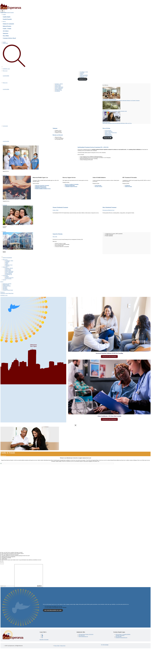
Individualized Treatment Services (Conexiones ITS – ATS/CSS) (93, 147)
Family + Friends (7, 28)
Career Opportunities (84, 75)
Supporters (5, 33)
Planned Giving (108, 133)
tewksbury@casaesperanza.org (121, 637)
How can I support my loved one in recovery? (10, 554)
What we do (5, 82)
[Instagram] (42, 637)
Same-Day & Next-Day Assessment (42, 185)
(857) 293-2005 (119, 636)
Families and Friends (7, 285)
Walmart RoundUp (108, 134)
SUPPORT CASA (6, 68)
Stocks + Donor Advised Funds (111, 132)
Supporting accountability (6, 557)
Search (1, 585)
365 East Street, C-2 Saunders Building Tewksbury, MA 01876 (123, 635)
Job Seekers (6, 31)
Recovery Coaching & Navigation (71, 184)
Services (4, 279)
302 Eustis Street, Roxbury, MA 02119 (86, 634)
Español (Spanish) (10, 12)
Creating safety (4, 558)
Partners (81, 73)
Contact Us (82, 77)
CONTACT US (82, 79)
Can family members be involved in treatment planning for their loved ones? (15, 555)
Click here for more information (109, 356)
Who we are (5, 70)
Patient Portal (5, 43)
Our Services (57, 91)
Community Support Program (71, 186)
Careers (4, 42)
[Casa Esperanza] (75, 5)
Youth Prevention (128, 186)
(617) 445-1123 (82, 635)
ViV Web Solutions (104, 644)
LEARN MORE (6, 75)
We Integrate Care (58, 90)
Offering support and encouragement (8, 556)
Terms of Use (62, 645)
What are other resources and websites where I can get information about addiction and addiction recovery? (21, 559)
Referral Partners (7, 26)
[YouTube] (42, 635)
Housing (4, 231)
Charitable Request (108, 135)
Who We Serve (58, 84)
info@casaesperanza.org (83, 636)
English (4, 14)
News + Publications (59, 88)
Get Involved (5, 125)
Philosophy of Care (83, 76)
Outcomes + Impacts (59, 83)
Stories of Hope (58, 85)
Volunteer (7, 276)
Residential (5, 205)
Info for (4, 21)
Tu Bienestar (127, 185)
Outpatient (5, 175)
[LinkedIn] (42, 636)
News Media (6, 35)
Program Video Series (59, 86)
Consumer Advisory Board (9, 38)
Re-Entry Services (98, 186)
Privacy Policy (57, 645)
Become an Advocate (58, 135)
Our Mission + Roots (84, 71)
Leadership (82, 72)
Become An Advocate (9, 277)
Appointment (7, 257)
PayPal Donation (108, 130)
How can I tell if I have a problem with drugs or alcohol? (12, 552)
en (2, 10)
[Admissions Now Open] (1, 561)
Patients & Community (8, 23)
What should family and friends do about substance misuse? (12, 553)
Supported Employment (70, 185)
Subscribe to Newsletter (44, 639)
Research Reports (58, 89)
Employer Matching (108, 131)
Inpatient (4, 144)
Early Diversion (98, 185)
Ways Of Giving (8, 278)
